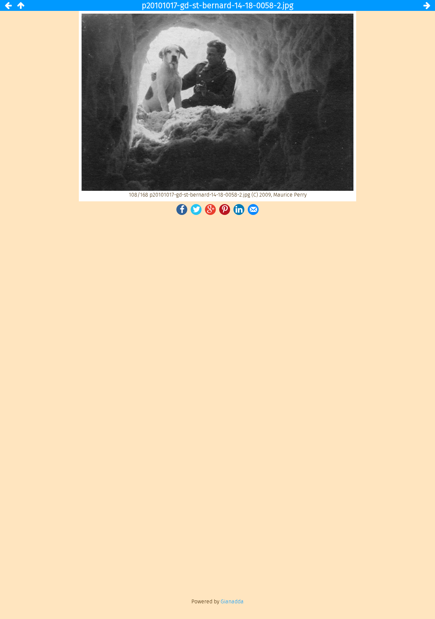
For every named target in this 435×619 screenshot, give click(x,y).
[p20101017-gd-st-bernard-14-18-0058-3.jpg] (426, 5)
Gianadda (232, 601)
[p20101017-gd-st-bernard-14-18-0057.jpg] (8, 5)
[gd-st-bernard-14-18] (20, 5)
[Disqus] (217, 310)
